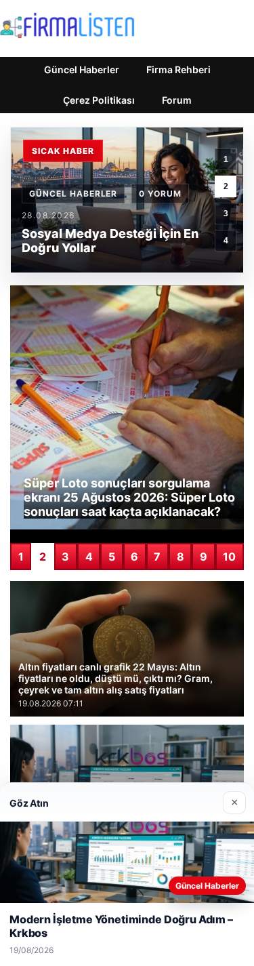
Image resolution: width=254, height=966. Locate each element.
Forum (177, 100)
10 (229, 556)
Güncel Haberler (81, 69)
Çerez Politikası (99, 100)
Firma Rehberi (178, 69)
